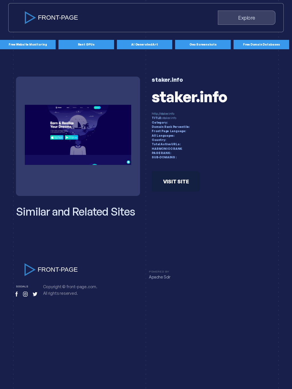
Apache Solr (160, 277)
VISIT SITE (176, 181)
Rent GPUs (86, 44)
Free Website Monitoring (28, 44)
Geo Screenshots (203, 44)
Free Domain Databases (261, 44)
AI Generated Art (144, 44)
